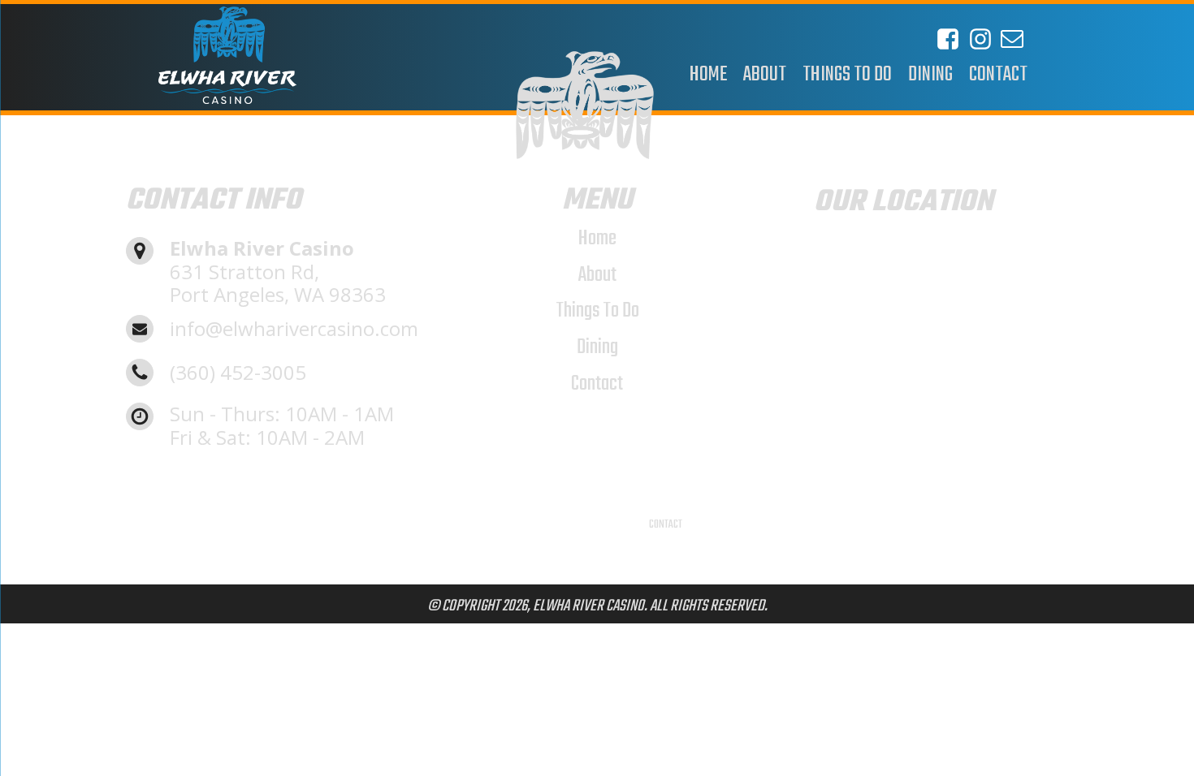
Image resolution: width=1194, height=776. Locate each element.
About (597, 275)
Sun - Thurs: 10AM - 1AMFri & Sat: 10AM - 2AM (282, 426)
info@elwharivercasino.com (294, 329)
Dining (597, 347)
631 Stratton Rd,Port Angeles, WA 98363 (278, 272)
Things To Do (597, 311)
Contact (597, 384)
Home (597, 238)
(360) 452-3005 (238, 373)
